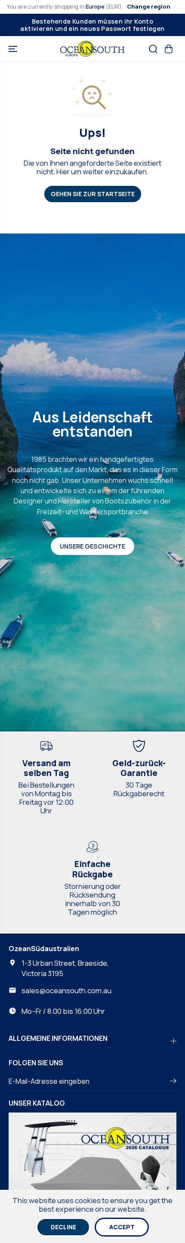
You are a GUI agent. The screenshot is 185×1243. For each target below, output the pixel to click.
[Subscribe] (173, 1082)
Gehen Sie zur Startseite (93, 194)
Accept (122, 1227)
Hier (63, 171)
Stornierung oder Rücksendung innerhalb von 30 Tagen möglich (93, 899)
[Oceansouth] (92, 49)
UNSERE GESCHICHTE (92, 546)
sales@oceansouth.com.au (66, 990)
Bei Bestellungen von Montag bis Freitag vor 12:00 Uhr (46, 798)
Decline (63, 1227)
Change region (148, 6)
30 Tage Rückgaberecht (139, 789)
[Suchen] (153, 49)
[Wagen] (168, 49)
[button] (14, 49)
